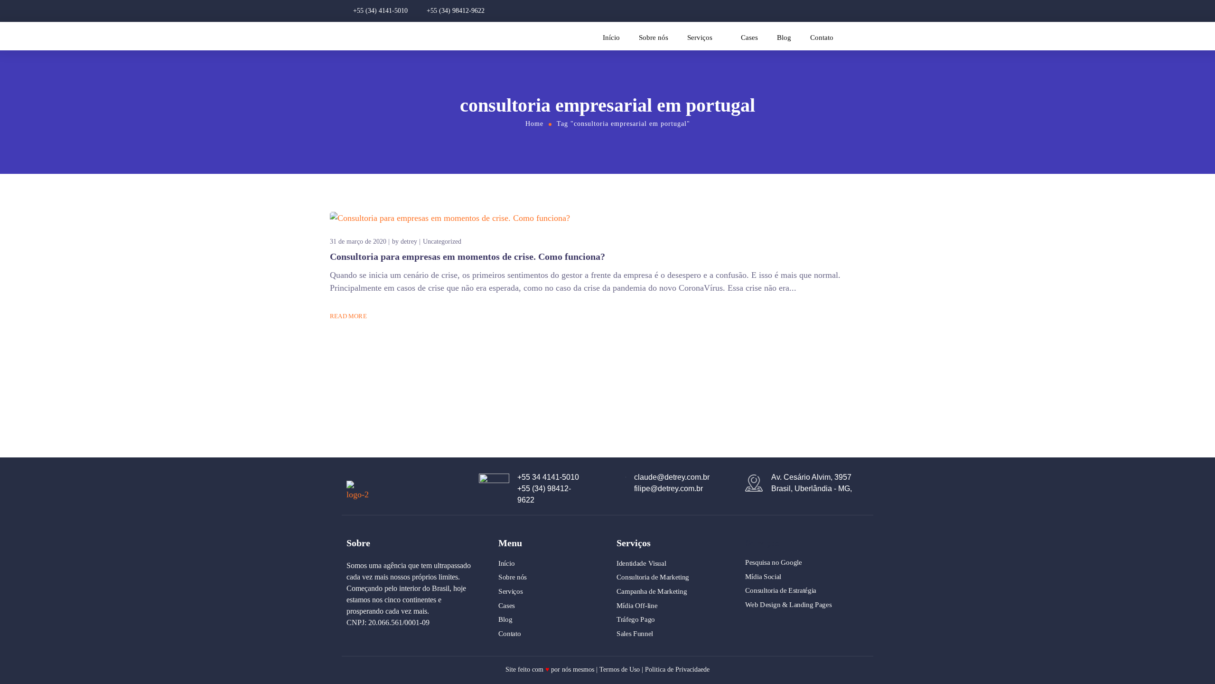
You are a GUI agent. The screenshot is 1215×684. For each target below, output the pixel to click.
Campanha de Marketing (652, 591)
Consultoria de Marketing (653, 577)
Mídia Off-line (637, 605)
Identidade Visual (641, 563)
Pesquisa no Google (773, 562)
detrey (409, 241)
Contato (821, 37)
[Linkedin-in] (858, 11)
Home (534, 123)
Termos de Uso (619, 669)
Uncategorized (442, 241)
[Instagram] (826, 11)
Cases (749, 37)
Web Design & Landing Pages (788, 604)
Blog (784, 37)
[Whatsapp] (874, 11)
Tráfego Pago (636, 619)
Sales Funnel (635, 633)
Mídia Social (763, 576)
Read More (348, 316)
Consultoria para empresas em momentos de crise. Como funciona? (467, 256)
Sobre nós (653, 37)
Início (611, 37)
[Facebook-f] (842, 11)
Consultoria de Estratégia (780, 590)
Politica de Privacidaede (677, 669)
